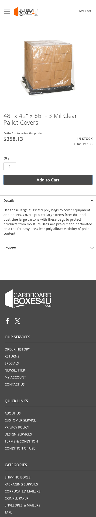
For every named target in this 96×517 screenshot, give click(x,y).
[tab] (48, 200)
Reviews (9, 248)
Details (8, 200)
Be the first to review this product (23, 133)
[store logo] (26, 11)
